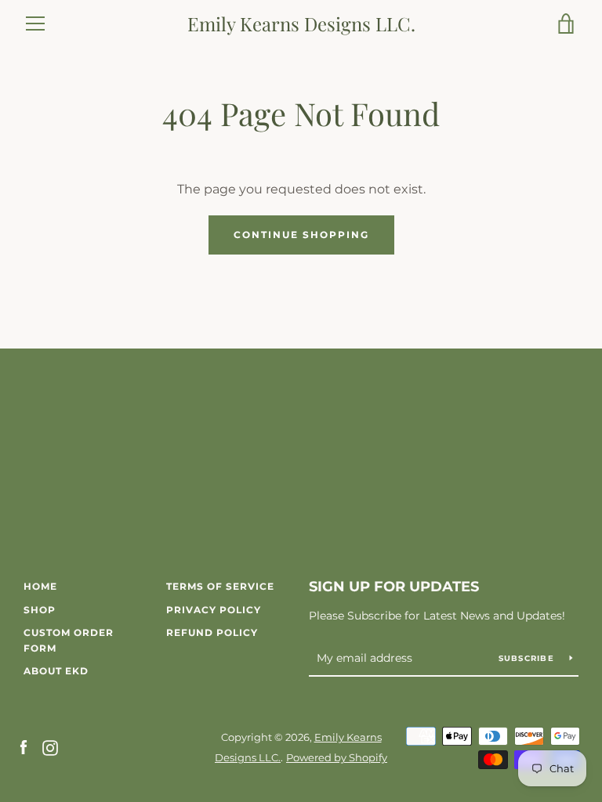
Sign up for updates (394, 586)
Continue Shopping (301, 234)
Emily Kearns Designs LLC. (301, 24)
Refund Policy (212, 632)
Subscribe (528, 658)
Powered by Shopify (336, 758)
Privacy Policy (213, 610)
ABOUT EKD (56, 671)
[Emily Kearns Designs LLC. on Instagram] (50, 746)
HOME (40, 586)
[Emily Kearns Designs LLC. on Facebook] (23, 746)
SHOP (40, 610)
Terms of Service (220, 586)
